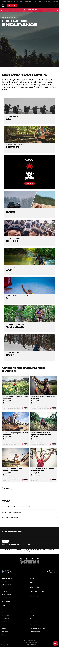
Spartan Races (7, 578)
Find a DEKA (34, 596)
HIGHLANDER (55, 1)
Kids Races (4, 588)
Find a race (12, 5)
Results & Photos (6, 594)
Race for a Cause (6, 601)
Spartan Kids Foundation (8, 621)
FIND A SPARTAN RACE (37, 591)
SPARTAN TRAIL (15, 1)
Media (3, 625)
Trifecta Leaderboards (7, 598)
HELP (31, 612)
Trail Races (4, 581)
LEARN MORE (29, 183)
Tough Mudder (6, 1)
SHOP (31, 582)
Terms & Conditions (31, 644)
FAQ (31, 618)
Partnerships (5, 631)
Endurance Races (6, 584)
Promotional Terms (35, 631)
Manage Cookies (34, 621)
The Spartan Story (6, 615)
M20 (49, 1)
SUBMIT (5, 541)
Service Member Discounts (37, 628)
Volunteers (4, 591)
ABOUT (4, 612)
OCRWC (39, 1)
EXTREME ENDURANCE (30, 1)
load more (7, 488)
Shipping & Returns (35, 625)
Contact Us (33, 615)
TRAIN (32, 578)
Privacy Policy (4, 644)
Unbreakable (34, 587)
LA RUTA (45, 1)
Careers (4, 628)
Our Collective (5, 618)
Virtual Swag (5, 635)
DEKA (21, 1)
